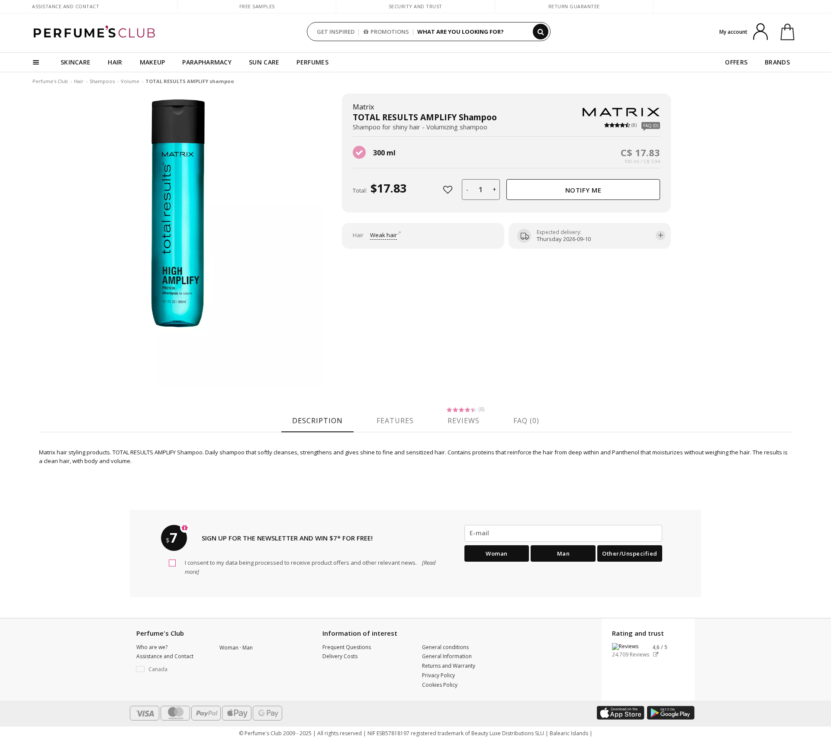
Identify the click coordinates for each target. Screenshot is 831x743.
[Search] (540, 31)
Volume (130, 81)
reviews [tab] (464, 420)
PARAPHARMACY (207, 62)
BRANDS (777, 62)
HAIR (115, 62)
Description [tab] (317, 420)
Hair (79, 81)
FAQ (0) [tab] (526, 420)
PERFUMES (312, 62)
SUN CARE (264, 62)
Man (563, 553)
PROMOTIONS (389, 31)
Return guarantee (574, 6)
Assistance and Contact (65, 6)
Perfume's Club (50, 81)
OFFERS (736, 62)
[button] (171, 669)
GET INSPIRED (335, 31)
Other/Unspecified (629, 553)
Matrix (363, 107)
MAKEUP (152, 62)
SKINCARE (75, 62)
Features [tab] (395, 420)
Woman (497, 553)
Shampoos (102, 81)
